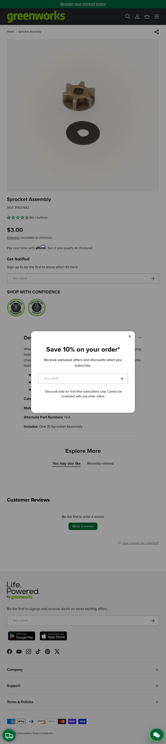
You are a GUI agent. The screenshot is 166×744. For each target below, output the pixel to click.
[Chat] (157, 735)
